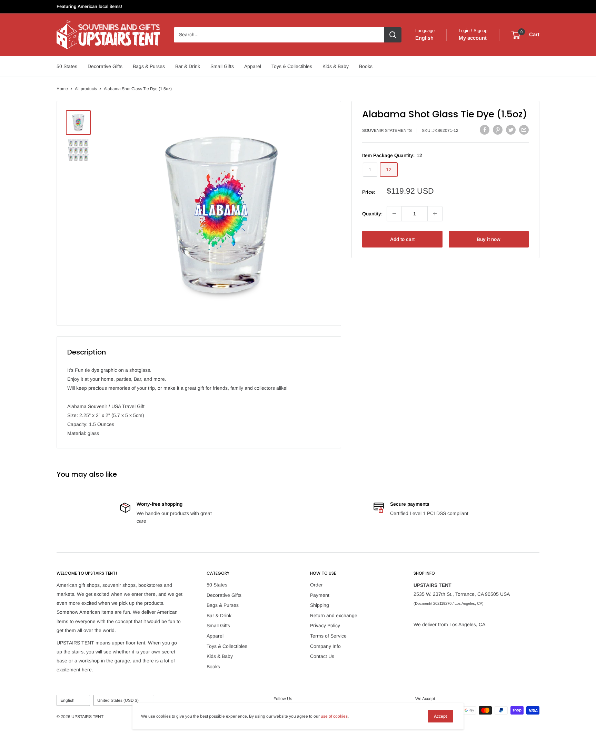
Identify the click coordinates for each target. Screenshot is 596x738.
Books (365, 66)
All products (86, 88)
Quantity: (372, 213)
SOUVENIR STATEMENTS (387, 130)
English (67, 700)
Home (62, 88)
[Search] (392, 34)
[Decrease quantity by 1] (394, 213)
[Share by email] (524, 130)
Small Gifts (222, 66)
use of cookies (334, 716)
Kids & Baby (335, 66)
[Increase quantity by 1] (435, 213)
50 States (67, 66)
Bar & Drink (187, 66)
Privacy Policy (325, 625)
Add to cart (402, 239)
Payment (319, 595)
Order (316, 585)
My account (473, 38)
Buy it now (488, 239)
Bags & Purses (149, 66)
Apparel (252, 66)
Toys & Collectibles (291, 66)
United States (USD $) (118, 700)
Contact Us (322, 656)
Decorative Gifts (105, 66)
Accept (440, 716)
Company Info (325, 646)
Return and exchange (333, 615)
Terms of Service (328, 636)
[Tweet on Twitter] (511, 130)
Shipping (319, 605)
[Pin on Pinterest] (498, 130)
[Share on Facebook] (484, 130)
